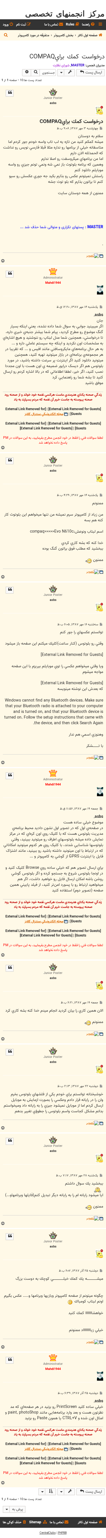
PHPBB (62, 1533)
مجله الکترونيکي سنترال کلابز (44, 414)
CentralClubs (48, 1533)
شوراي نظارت (61, 65)
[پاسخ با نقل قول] (10, 93)
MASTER (78, 65)
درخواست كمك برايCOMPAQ (67, 57)
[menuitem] (89, 25)
